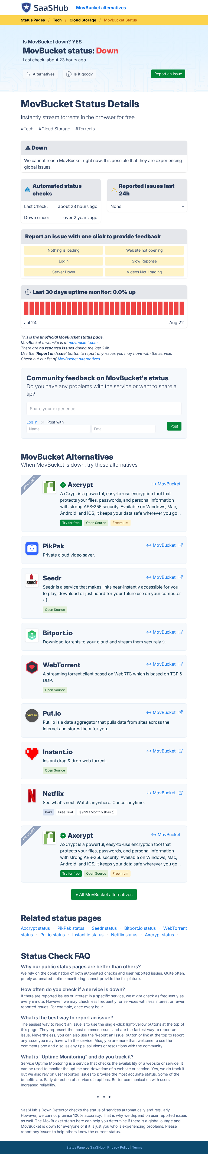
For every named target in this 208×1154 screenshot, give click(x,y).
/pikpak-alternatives (45, 539)
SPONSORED (29, 483)
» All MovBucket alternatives (104, 894)
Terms (137, 1147)
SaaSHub (97, 1147)
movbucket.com (83, 342)
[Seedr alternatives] (31, 580)
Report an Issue (168, 73)
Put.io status (52, 934)
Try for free (71, 523)
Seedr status (104, 928)
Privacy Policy (118, 1147)
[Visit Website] (181, 545)
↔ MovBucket (165, 483)
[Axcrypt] (49, 487)
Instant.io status (87, 934)
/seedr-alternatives (44, 571)
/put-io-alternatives (44, 707)
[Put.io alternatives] (31, 715)
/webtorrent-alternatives (49, 658)
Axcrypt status (35, 928)
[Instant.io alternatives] (31, 754)
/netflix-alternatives (45, 787)
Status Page (75, 1147)
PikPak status (70, 928)
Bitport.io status (140, 928)
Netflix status (124, 934)
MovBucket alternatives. (79, 358)
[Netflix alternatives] (31, 795)
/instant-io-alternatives (48, 745)
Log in (32, 422)
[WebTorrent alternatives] (31, 667)
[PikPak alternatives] (31, 548)
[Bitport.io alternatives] (31, 635)
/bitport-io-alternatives (48, 626)
